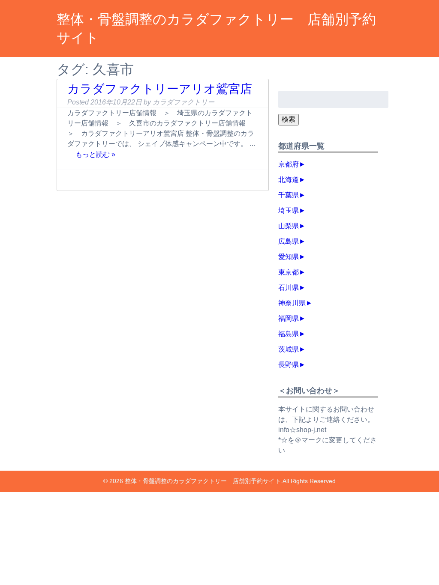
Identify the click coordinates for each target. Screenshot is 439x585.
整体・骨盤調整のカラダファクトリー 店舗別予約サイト (203, 481)
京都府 (288, 164)
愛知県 (288, 256)
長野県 (288, 364)
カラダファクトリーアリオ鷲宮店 (159, 89)
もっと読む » (95, 154)
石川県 (288, 287)
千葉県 (288, 195)
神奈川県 (292, 303)
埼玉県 (288, 210)
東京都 (288, 272)
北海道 (288, 179)
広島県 (288, 241)
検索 (288, 119)
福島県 (288, 333)
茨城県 (288, 349)
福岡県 (288, 318)
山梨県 (288, 226)
